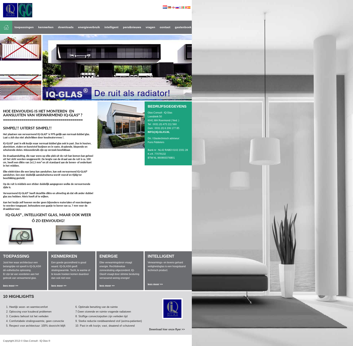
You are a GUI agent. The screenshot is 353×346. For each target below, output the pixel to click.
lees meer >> (10, 285)
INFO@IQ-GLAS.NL (159, 132)
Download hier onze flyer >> (167, 329)
